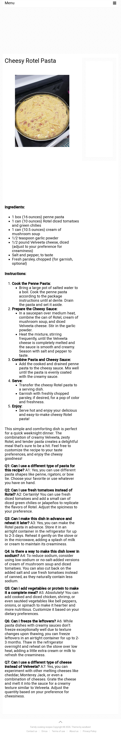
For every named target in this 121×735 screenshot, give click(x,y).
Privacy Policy (89, 731)
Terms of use (58, 731)
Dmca (44, 731)
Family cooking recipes (41, 727)
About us (73, 731)
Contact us (31, 731)
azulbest (86, 727)
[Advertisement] (60, 33)
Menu (9, 3)
